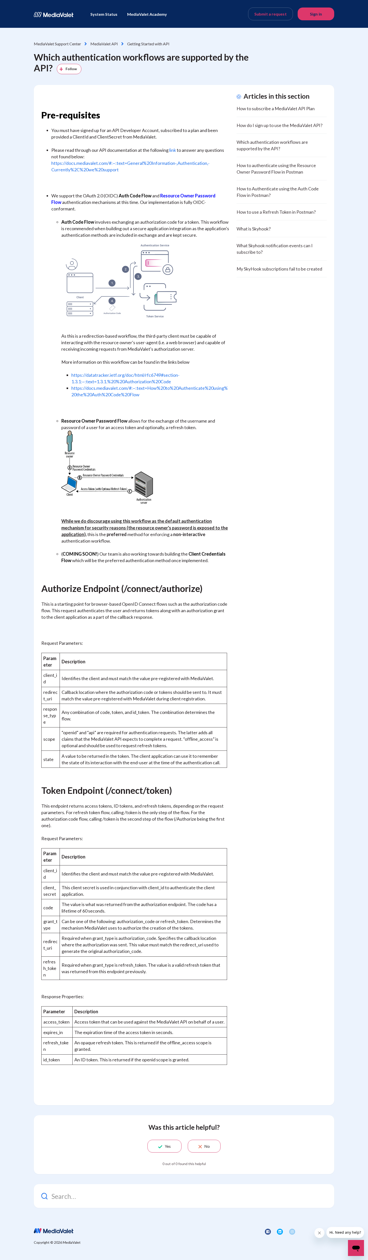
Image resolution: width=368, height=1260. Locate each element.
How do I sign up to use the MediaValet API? (279, 125)
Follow (71, 69)
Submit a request (270, 14)
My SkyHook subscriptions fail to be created (279, 269)
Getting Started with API (148, 43)
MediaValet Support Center (57, 43)
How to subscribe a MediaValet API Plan (276, 108)
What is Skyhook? (254, 228)
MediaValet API (104, 43)
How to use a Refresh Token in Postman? (276, 212)
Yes (168, 1146)
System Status (103, 14)
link (172, 150)
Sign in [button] (316, 14)
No (207, 1146)
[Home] (53, 14)
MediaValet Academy (147, 14)
